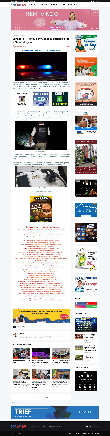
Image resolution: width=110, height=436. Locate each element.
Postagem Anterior (16, 402)
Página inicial (16, 35)
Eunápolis (22, 35)
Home (12, 1)
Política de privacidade (31, 1)
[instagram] (96, 1)
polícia (23, 326)
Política (63, 4)
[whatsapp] (98, 1)
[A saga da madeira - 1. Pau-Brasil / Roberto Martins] (79, 357)
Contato (22, 1)
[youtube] (93, 1)
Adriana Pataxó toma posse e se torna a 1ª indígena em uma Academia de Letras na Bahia (90, 337)
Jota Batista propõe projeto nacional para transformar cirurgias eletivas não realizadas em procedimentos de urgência (21, 383)
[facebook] (91, 1)
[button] (93, 5)
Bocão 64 (22, 334)
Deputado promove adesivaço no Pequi (21, 361)
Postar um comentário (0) (41, 397)
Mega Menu (44, 4)
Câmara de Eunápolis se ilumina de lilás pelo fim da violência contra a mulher (40, 362)
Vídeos (70, 4)
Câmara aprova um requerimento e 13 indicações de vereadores (60, 361)
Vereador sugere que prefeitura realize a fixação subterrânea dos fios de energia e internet (60, 382)
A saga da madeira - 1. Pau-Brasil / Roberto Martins (89, 357)
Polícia (36, 4)
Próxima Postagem (65, 402)
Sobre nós (17, 1)
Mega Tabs (54, 4)
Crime (75, 4)
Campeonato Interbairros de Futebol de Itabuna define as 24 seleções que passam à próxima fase (90, 348)
